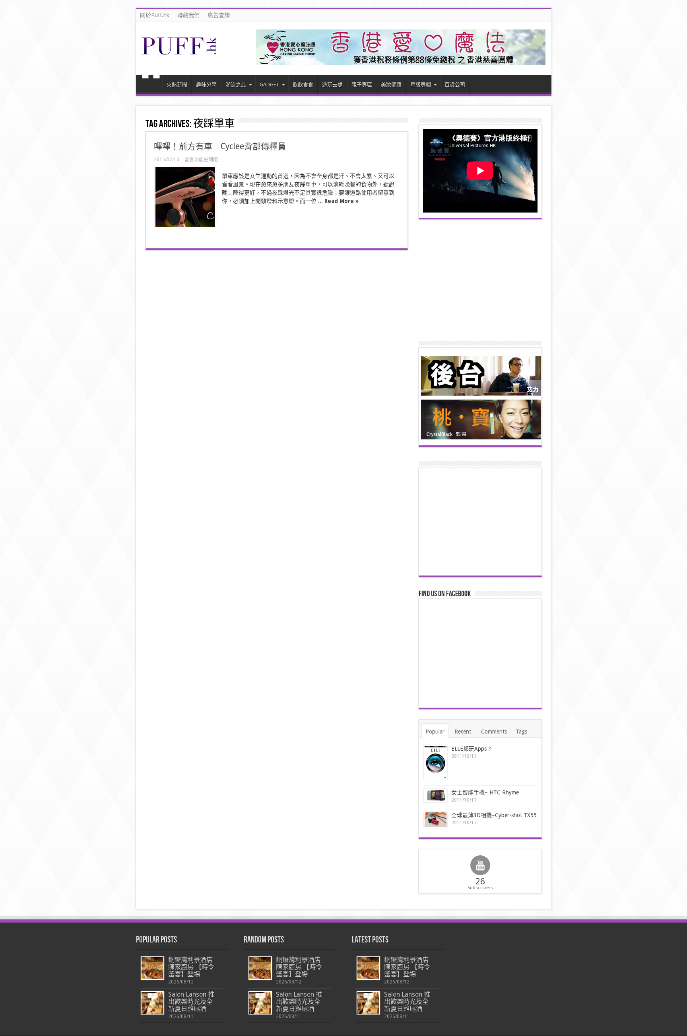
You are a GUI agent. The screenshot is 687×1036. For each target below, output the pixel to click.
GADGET (269, 85)
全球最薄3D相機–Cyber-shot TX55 (494, 815)
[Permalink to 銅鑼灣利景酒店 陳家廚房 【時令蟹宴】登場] (152, 968)
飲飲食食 (303, 85)
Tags (521, 731)
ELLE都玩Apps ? (471, 748)
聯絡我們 (188, 15)
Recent (462, 731)
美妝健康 (391, 85)
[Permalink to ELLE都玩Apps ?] (435, 762)
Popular (434, 731)
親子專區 (361, 85)
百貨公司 (454, 85)
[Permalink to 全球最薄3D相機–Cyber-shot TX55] (435, 819)
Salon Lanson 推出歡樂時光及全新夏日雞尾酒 (191, 1002)
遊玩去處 (332, 85)
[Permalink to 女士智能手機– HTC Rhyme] (435, 796)
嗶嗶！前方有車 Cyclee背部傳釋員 (220, 146)
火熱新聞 (177, 85)
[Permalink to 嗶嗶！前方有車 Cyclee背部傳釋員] (185, 197)
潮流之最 (235, 85)
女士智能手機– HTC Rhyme (485, 792)
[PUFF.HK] (179, 52)
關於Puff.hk (154, 15)
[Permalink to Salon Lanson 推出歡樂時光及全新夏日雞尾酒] (152, 1003)
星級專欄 (420, 85)
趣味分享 (206, 85)
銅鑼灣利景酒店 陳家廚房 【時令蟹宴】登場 (191, 967)
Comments (494, 731)
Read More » (341, 201)
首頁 (151, 85)
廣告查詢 (219, 15)
